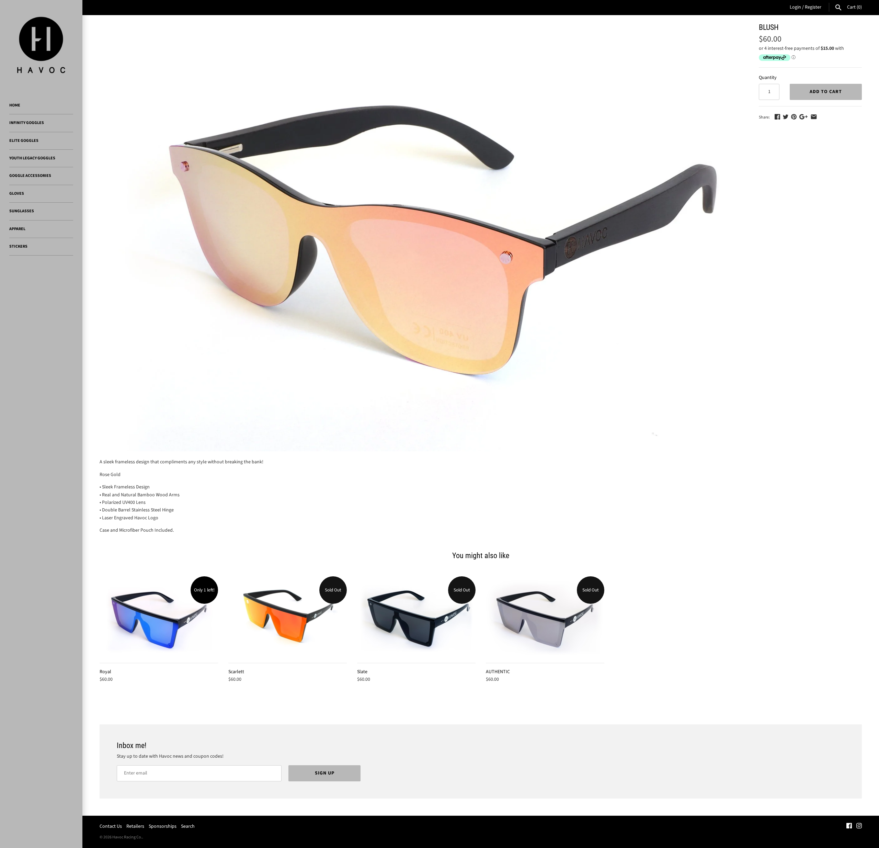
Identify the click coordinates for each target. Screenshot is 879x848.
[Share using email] (813, 116)
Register (813, 7)
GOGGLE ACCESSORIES (30, 176)
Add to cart (826, 91)
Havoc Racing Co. (127, 837)
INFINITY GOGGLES (26, 123)
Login (795, 7)
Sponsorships (162, 826)
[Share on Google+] (803, 116)
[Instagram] (859, 826)
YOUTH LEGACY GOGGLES (32, 158)
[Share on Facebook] (777, 116)
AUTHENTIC (498, 671)
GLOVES (16, 193)
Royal (105, 671)
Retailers (135, 826)
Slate (362, 671)
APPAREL (17, 229)
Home (14, 105)
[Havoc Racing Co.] (41, 45)
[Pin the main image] (794, 116)
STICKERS (18, 246)
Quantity (768, 77)
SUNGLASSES (21, 211)
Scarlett (236, 671)
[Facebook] (849, 826)
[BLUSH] (421, 237)
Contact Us (111, 826)
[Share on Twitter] (785, 116)
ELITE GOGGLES (23, 141)
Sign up (324, 773)
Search (188, 826)
